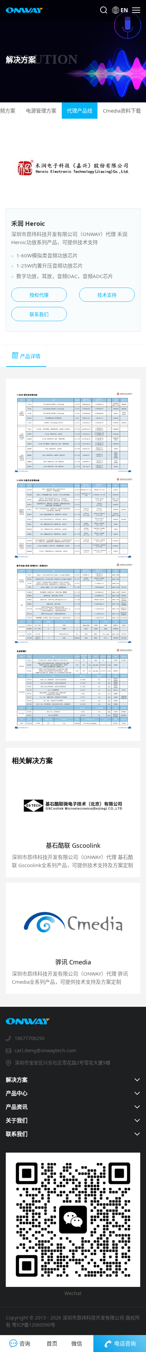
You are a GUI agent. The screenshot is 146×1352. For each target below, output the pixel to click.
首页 (52, 1343)
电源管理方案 (41, 110)
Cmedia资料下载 (122, 110)
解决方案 (17, 1079)
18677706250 (29, 1038)
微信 (76, 1343)
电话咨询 (125, 1343)
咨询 (24, 1343)
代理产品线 (79, 110)
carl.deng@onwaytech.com (45, 1050)
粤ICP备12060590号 (33, 1324)
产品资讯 (17, 1107)
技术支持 (106, 295)
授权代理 (39, 295)
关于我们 (17, 1120)
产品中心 (17, 1093)
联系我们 (39, 314)
